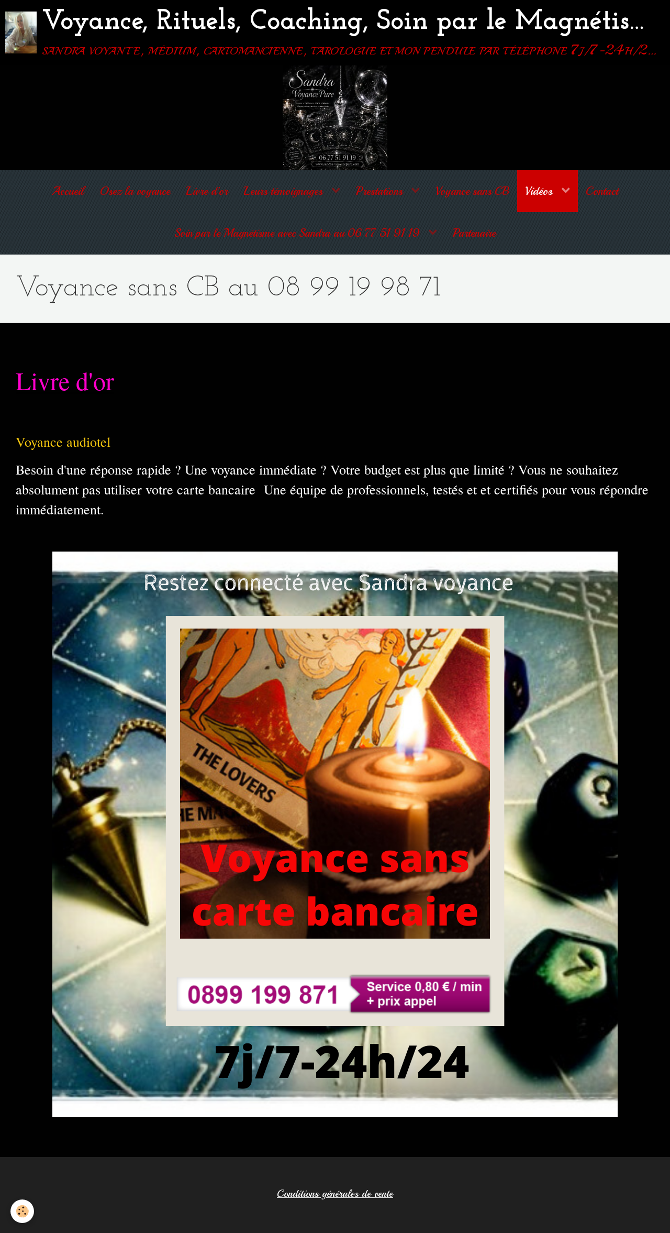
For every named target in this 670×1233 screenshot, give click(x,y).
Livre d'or (207, 191)
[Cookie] (22, 1211)
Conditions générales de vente (335, 1193)
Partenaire (474, 233)
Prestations (381, 191)
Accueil (68, 191)
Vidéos (540, 191)
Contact (602, 191)
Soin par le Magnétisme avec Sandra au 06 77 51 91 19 (298, 233)
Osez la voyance (134, 191)
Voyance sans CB (472, 191)
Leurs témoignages (284, 191)
